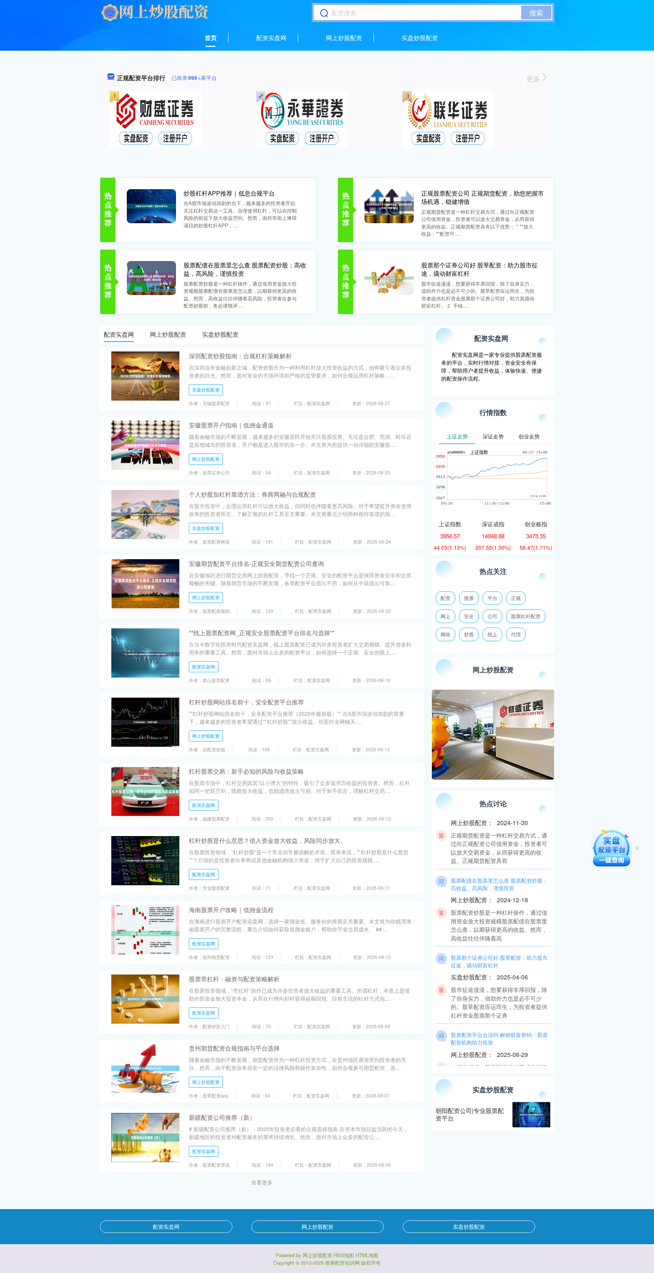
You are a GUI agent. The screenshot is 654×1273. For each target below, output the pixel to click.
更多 (534, 78)
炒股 (469, 634)
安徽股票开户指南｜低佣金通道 (231, 425)
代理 (516, 634)
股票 (469, 598)
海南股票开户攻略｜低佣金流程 (231, 909)
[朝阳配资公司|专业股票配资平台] (531, 1114)
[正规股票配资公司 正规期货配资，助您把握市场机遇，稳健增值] (389, 205)
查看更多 (261, 1182)
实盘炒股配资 (420, 37)
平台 (492, 598)
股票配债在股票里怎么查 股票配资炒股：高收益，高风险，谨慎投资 (245, 269)
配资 (445, 598)
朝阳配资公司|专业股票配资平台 (470, 1114)
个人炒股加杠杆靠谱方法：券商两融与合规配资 (252, 494)
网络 (445, 634)
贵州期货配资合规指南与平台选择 (234, 1048)
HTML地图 (366, 1255)
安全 (469, 616)
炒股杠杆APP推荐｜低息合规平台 (229, 193)
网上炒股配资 (344, 37)
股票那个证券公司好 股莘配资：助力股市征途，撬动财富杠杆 (479, 269)
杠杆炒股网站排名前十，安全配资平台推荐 (246, 702)
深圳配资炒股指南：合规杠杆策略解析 (240, 355)
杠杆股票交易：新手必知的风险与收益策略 (246, 771)
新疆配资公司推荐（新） (222, 1117)
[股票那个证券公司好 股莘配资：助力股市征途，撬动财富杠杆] (389, 277)
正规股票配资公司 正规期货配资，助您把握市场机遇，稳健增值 (482, 197)
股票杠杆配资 (525, 616)
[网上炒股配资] (155, 12)
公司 (492, 616)
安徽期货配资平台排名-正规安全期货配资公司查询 (256, 563)
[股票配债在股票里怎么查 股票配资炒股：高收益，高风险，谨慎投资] (151, 277)
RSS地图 (344, 1255)
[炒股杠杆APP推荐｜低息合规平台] (151, 205)
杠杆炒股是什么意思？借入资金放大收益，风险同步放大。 (267, 840)
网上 (445, 616)
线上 (492, 634)
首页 (211, 37)
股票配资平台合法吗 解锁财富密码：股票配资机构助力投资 (499, 1022)
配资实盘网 (271, 37)
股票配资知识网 (342, 1262)
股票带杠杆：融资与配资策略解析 (234, 979)
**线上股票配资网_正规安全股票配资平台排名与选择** (262, 632)
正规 (516, 598)
